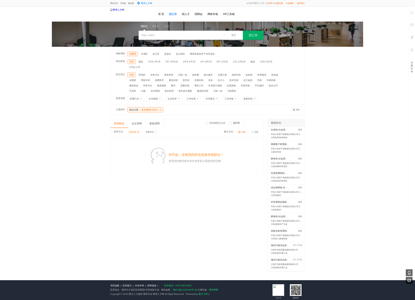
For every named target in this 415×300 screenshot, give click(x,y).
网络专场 (213, 14)
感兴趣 (412, 17)
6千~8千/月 (206, 61)
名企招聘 (137, 123)
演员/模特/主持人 (143, 109)
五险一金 (182, 75)
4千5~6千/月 (189, 61)
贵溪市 (167, 54)
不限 (131, 61)
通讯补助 (173, 80)
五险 (259, 80)
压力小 (221, 80)
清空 (298, 110)
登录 (270, 3)
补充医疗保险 (215, 85)
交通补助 (198, 80)
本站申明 (139, 285)
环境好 (142, 75)
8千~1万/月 (222, 61)
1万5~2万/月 (266, 61)
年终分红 (154, 75)
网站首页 (114, 3)
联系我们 (301, 3)
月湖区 (144, 54)
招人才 (186, 14)
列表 (256, 132)
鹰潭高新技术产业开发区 (202, 54)
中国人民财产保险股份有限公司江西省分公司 (290, 134)
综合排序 (132, 132)
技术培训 (233, 80)
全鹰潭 (132, 54)
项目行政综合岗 (279, 245)
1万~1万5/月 (239, 61)
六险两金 (231, 91)
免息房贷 (169, 91)
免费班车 (159, 80)
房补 (210, 80)
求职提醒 (114, 285)
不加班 (132, 91)
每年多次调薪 (185, 91)
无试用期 (155, 91)
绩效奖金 (133, 85)
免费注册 (279, 3)
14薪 (143, 91)
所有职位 (119, 123)
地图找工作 (284, 35)
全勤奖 (132, 80)
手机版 (123, 3)
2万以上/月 (134, 67)
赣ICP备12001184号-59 (184, 289)
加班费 (195, 75)
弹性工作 (198, 85)
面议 (141, 61)
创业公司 (273, 85)
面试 (412, 54)
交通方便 (222, 75)
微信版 (131, 3)
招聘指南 (151, 285)
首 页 (161, 14)
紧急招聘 (154, 123)
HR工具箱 (229, 14)
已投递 (412, 42)
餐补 (173, 85)
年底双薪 (271, 80)
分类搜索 (272, 35)
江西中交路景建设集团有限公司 (284, 250)
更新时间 (150, 132)
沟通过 (412, 30)
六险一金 (217, 91)
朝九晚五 (208, 75)
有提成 (274, 75)
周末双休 (168, 75)
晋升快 (186, 80)
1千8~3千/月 (154, 61)
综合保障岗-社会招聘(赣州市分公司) (289, 187)
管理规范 (261, 75)
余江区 (156, 54)
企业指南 (289, 3)
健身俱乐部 (202, 91)
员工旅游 (247, 80)
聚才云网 (203, 294)
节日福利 (259, 85)
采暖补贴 (185, 85)
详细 (243, 132)
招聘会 (198, 14)
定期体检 (231, 85)
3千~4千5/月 (172, 61)
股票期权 (161, 85)
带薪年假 (145, 80)
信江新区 (180, 54)
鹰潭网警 (213, 289)
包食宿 (249, 75)
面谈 (252, 61)
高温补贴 (245, 85)
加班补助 (236, 75)
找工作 (173, 14)
